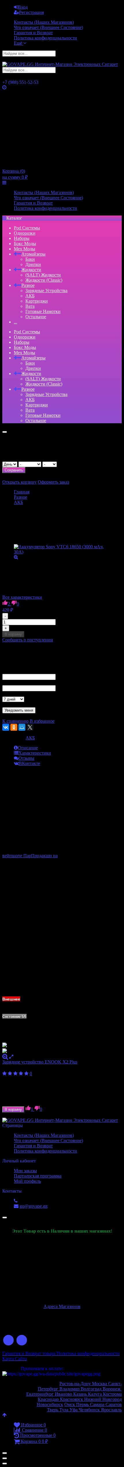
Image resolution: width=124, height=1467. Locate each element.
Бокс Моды (25, 243)
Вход (23, 7)
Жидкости (31, 269)
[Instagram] (22, 1340)
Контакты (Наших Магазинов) (44, 22)
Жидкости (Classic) (43, 280)
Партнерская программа (37, 1175)
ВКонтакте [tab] (29, 763)
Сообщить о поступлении (27, 639)
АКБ (30, 295)
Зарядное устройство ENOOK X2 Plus (39, 1061)
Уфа (74, 1409)
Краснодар (48, 1399)
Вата (30, 306)
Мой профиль (27, 1181)
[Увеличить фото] (5, 1056)
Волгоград (91, 1388)
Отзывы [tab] (26, 758)
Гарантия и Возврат (33, 32)
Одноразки (24, 233)
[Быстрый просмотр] (11, 1056)
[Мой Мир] (21, 727)
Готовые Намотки (43, 311)
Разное (28, 285)
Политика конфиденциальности (45, 37)
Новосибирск (50, 1404)
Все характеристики (22, 597)
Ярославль (111, 1409)
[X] (30, 727)
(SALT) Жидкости (43, 274)
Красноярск (71, 1399)
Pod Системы (27, 227)
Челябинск (90, 1409)
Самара (97, 1404)
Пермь (83, 1404)
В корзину (13, 634)
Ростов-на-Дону (75, 1383)
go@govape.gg (34, 1206)
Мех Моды (24, 248)
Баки (30, 259)
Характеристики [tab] (34, 752)
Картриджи (36, 301)
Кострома (112, 1394)
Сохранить (14, 470)
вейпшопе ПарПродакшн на (30, 855)
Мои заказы (25, 1170)
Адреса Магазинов (62, 1306)
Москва (100, 1383)
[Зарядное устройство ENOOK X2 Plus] (62, 1048)
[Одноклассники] (13, 727)
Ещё (18, 43)
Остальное (35, 316)
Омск (70, 1404)
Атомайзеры (33, 254)
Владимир (70, 1388)
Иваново (63, 1394)
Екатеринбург (40, 1394)
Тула (63, 1409)
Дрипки (33, 264)
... (15, 321)
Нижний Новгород (102, 1399)
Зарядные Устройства (46, 290)
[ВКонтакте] (5, 727)
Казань (80, 1394)
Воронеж (112, 1388)
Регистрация (31, 12)
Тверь (52, 1409)
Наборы (21, 238)
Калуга (95, 1394)
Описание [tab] (28, 747)
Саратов (113, 1404)
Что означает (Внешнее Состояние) (48, 27)
